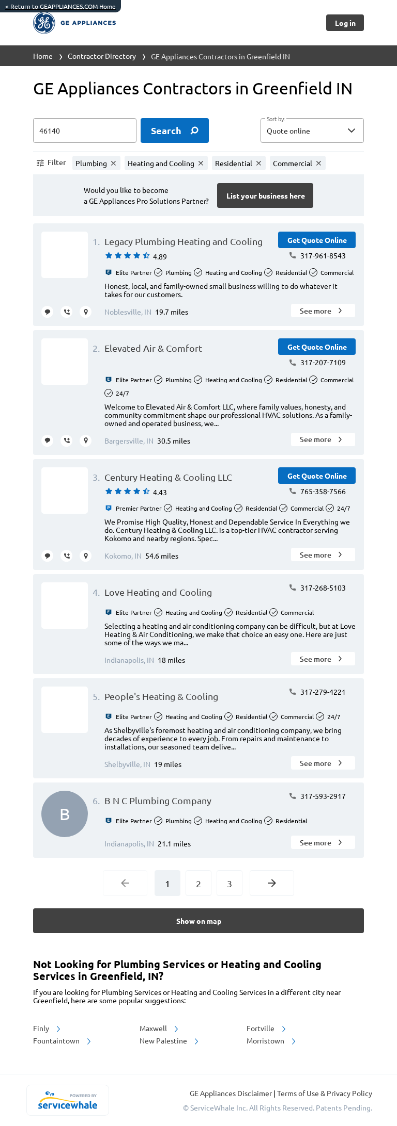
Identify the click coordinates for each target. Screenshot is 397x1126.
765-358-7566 (322, 491)
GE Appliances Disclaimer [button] (231, 1093)
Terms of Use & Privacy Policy (324, 1093)
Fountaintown (57, 1040)
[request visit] (85, 312)
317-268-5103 (322, 587)
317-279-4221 (322, 691)
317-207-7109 (322, 362)
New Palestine (164, 1040)
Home (43, 55)
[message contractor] (47, 312)
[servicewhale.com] (67, 1100)
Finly (42, 1028)
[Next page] (272, 883)
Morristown (266, 1040)
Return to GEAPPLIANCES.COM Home (60, 6)
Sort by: (276, 119)
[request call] (66, 312)
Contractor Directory (102, 55)
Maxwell (154, 1028)
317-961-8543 (322, 255)
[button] (312, 130)
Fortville (261, 1028)
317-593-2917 (322, 796)
